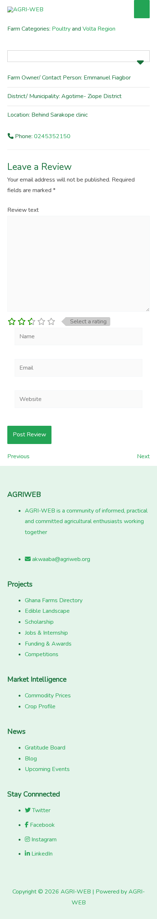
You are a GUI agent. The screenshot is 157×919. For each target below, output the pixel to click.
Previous (18, 456)
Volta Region (99, 29)
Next (143, 456)
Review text (23, 210)
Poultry (61, 29)
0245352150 (52, 136)
